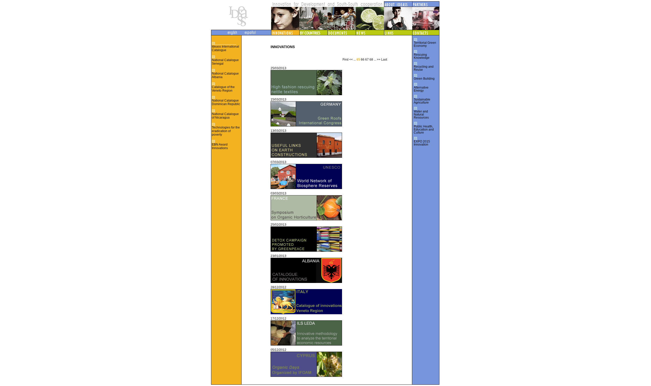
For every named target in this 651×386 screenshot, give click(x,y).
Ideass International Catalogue (225, 48)
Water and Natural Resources (421, 114)
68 (371, 59)
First (345, 59)
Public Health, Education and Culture (424, 129)
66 (362, 59)
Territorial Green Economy (425, 44)
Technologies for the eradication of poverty (226, 131)
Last (384, 59)
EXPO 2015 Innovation (422, 143)
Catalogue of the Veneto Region (223, 88)
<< (351, 59)
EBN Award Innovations (220, 146)
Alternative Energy (421, 89)
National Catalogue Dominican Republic (226, 102)
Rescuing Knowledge (422, 56)
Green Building (424, 78)
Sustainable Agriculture (422, 101)
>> (378, 59)
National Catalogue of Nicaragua (225, 115)
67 (367, 59)
